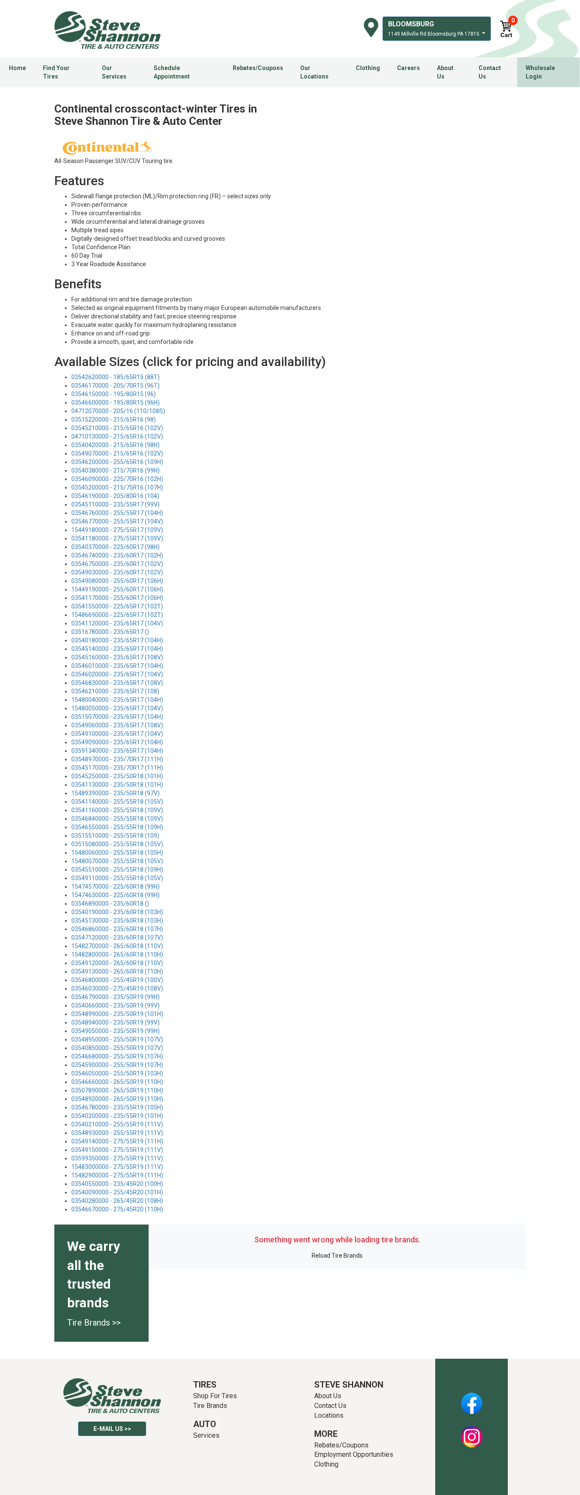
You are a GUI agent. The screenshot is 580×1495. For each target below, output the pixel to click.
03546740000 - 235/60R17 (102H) (117, 555)
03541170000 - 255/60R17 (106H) (117, 597)
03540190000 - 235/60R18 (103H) (117, 912)
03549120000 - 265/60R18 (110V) (117, 963)
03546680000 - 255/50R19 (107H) (117, 1056)
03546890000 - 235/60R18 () (110, 903)
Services (206, 1435)
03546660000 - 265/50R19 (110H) (117, 1081)
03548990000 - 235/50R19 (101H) (117, 1014)
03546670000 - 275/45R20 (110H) (117, 1209)
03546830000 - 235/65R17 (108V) (117, 682)
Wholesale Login (540, 72)
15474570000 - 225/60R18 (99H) (115, 886)
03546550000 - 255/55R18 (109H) (117, 827)
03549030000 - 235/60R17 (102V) (117, 572)
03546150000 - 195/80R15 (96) (113, 394)
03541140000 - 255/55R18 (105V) (117, 801)
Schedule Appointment (172, 72)
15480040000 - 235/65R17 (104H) (117, 699)
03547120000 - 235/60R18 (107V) (117, 937)
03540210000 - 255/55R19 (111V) (117, 1124)
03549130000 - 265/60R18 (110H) (117, 971)
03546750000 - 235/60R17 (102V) (117, 563)
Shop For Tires (215, 1396)
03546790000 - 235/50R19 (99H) (115, 997)
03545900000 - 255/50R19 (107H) (117, 1064)
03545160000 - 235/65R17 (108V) (117, 657)
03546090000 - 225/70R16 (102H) (117, 479)
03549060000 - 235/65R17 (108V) (117, 725)
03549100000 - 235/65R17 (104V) (117, 733)
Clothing (368, 68)
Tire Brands (210, 1406)
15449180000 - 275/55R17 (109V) (117, 529)
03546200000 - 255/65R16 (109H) (117, 462)
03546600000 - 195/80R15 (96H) (115, 402)
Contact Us (490, 72)
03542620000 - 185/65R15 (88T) (115, 377)
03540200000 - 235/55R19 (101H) (117, 1115)
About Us (445, 72)
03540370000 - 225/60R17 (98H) (115, 546)
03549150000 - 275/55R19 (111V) (117, 1149)
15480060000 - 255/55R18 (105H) (117, 852)
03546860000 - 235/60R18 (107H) (117, 929)
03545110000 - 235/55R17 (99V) (115, 504)
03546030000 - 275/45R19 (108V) (117, 988)
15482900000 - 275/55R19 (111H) (117, 1175)
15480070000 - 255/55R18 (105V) (117, 861)
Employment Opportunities (353, 1454)
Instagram (471, 1432)
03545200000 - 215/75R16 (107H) (117, 487)
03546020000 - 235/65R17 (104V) (117, 674)
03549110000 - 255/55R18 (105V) (117, 878)
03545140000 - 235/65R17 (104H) (117, 648)
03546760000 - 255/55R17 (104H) (117, 513)
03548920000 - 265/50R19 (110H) (117, 1098)
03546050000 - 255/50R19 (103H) (117, 1073)
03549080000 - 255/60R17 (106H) (117, 580)
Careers (408, 68)
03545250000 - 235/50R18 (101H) (117, 776)
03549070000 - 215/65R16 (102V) (117, 453)
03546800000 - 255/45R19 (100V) (117, 980)
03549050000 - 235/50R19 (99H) (115, 1031)
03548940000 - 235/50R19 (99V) (115, 1022)
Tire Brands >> (94, 1323)
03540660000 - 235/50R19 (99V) (115, 1005)
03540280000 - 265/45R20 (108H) (117, 1200)
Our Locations (314, 72)
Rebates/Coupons (258, 68)
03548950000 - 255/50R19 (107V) (117, 1039)
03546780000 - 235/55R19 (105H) (117, 1107)
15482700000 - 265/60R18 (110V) (117, 946)
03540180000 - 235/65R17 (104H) (117, 640)
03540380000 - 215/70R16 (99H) (115, 470)
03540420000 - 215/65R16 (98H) (115, 445)
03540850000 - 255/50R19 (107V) (117, 1048)
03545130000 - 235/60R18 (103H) (117, 920)
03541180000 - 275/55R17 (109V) (117, 538)
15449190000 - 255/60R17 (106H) (117, 589)
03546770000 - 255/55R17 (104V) (117, 521)
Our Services (114, 72)
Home (17, 68)
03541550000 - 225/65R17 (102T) (117, 606)
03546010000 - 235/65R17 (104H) (117, 665)
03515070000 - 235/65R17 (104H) (117, 716)
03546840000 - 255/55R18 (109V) (117, 818)
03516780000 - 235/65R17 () (110, 631)
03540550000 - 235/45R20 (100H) (117, 1183)
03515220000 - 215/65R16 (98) (113, 419)
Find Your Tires (56, 72)
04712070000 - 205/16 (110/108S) (118, 411)
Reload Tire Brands (337, 1255)
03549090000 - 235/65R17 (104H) (117, 742)
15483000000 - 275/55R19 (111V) (117, 1166)
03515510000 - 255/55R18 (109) (115, 835)
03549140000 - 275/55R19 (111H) (117, 1141)
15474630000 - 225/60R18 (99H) (115, 895)
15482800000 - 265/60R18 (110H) (117, 954)
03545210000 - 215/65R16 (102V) (117, 428)
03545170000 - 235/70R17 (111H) (117, 767)
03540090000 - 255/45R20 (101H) (117, 1192)
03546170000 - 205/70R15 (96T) (115, 385)
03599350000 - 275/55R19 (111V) (117, 1158)
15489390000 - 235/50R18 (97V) (115, 793)
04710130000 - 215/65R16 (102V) (117, 436)
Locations (328, 1415)
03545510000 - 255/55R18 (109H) (117, 869)
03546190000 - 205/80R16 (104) (115, 496)
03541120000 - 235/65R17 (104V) (117, 623)
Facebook (471, 1399)
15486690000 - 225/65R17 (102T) (117, 614)
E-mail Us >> (112, 1428)
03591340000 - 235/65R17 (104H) (117, 750)
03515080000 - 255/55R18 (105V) (117, 844)
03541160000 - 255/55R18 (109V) (117, 810)
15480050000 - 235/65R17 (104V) (117, 708)
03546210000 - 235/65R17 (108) (115, 691)
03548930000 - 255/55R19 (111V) (117, 1132)
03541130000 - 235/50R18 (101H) (117, 784)
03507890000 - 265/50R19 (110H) (117, 1090)
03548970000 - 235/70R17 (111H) (117, 759)
